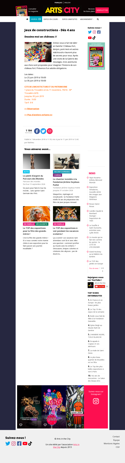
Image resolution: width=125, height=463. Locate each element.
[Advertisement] (96, 109)
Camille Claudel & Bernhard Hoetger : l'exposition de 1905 (96, 216)
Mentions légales (112, 443)
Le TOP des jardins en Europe (96, 262)
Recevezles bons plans (89, 10)
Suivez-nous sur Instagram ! (96, 392)
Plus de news (93, 268)
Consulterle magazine (33, 10)
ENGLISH (67, 3)
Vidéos (34, 19)
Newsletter (102, 10)
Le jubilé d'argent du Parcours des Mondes (33, 177)
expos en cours (51, 19)
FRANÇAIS (58, 3)
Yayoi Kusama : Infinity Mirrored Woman (95, 180)
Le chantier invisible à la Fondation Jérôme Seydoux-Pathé (66, 182)
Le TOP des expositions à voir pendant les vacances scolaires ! (65, 231)
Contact (116, 436)
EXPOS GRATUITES (69, 19)
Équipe (116, 440)
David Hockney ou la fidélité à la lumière (95, 254)
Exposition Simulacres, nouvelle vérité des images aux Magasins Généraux (95, 193)
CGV (118, 447)
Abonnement (86, 19)
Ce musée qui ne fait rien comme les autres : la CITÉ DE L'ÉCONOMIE (95, 242)
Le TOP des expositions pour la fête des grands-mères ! (35, 231)
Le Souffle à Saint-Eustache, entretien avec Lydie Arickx (95, 229)
